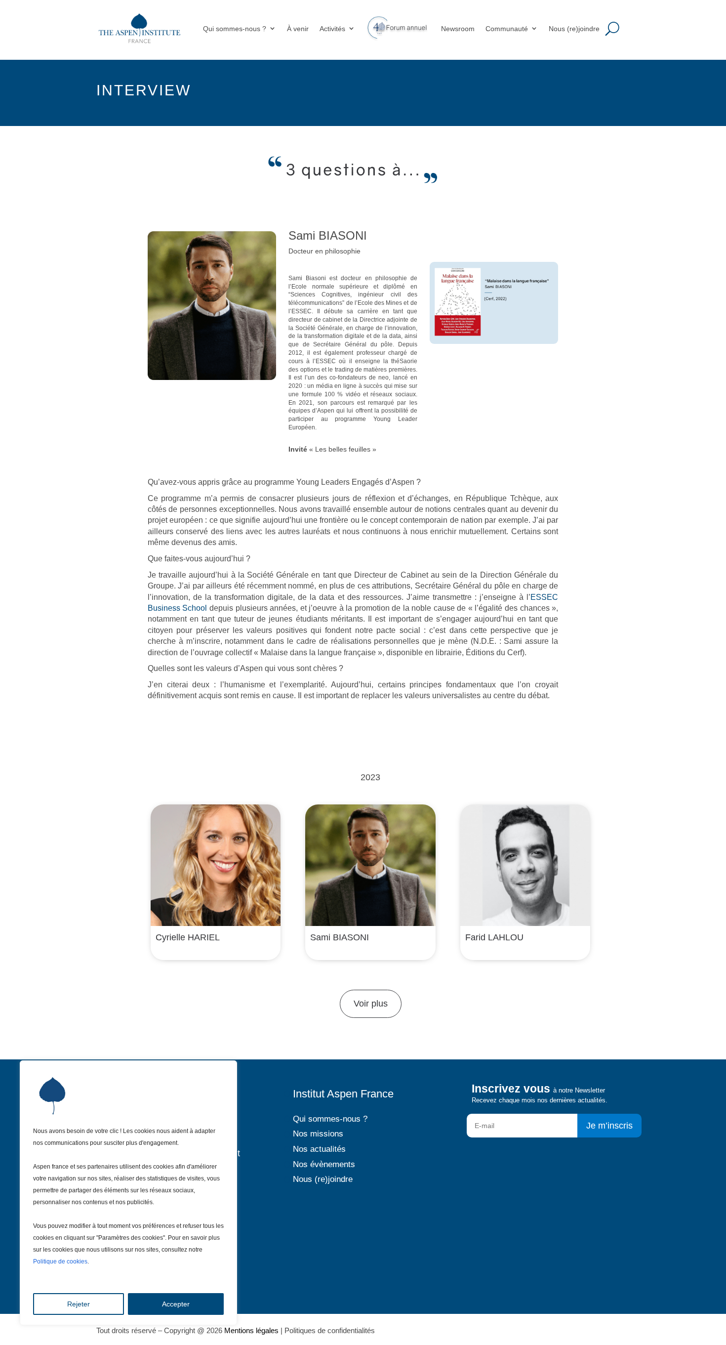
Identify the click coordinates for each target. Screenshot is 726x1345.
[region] (128, 1192)
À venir (298, 29)
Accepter (176, 1304)
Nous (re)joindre (574, 29)
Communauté (506, 29)
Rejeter (78, 1304)
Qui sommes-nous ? (234, 29)
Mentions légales (251, 1330)
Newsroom (458, 29)
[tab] (370, 777)
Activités (332, 29)
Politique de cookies (60, 1261)
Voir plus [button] (371, 1004)
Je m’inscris (609, 1126)
